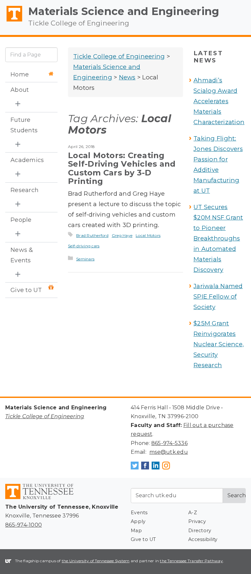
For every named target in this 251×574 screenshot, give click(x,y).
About (19, 89)
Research (24, 190)
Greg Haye (122, 235)
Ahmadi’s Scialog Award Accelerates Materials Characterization (218, 101)
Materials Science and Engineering (123, 11)
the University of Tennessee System (96, 560)
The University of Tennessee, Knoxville (11, 21)
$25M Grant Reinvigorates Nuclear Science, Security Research (218, 344)
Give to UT (26, 290)
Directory (199, 530)
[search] (31, 54)
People (21, 219)
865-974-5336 (169, 443)
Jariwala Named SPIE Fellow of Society (218, 296)
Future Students (24, 125)
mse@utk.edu (168, 452)
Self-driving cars (83, 245)
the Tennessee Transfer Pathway (191, 560)
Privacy (197, 521)
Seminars (85, 258)
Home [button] (19, 74)
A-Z (192, 513)
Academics (27, 160)
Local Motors (148, 235)
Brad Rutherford (92, 235)
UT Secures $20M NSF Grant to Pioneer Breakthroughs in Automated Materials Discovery (218, 238)
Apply (138, 521)
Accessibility (202, 539)
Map (136, 530)
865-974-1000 (23, 525)
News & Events (21, 255)
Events (139, 513)
